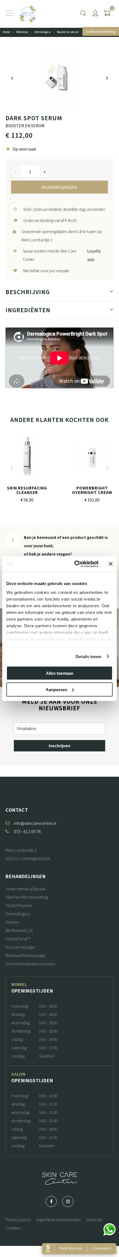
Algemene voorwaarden (58, 1219)
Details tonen (88, 656)
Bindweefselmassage (26, 955)
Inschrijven (59, 745)
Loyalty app (94, 255)
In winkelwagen (59, 187)
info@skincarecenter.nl (35, 823)
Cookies (13, 1228)
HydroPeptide (19, 905)
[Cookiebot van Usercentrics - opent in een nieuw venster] (75, 564)
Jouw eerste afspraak (26, 888)
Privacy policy (18, 1219)
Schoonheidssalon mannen (30, 963)
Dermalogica (17, 913)
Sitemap (94, 1219)
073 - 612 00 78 (27, 831)
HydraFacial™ (18, 938)
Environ (12, 922)
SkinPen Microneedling (27, 897)
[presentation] (12, 78)
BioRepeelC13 (19, 930)
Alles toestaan (59, 673)
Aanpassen (56, 689)
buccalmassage (20, 947)
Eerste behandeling (100, 31)
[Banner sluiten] (111, 564)
